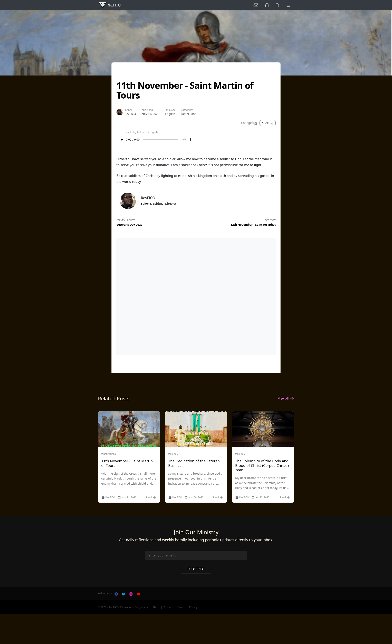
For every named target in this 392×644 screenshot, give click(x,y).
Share (266, 123)
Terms (181, 607)
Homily (174, 454)
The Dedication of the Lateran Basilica (194, 463)
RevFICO (130, 114)
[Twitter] (123, 593)
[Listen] (255, 5)
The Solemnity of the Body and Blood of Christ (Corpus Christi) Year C (262, 465)
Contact (168, 607)
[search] (277, 5)
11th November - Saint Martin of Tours (127, 463)
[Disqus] (196, 296)
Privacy (193, 607)
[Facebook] (116, 593)
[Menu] (288, 5)
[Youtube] (138, 593)
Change (247, 123)
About (156, 607)
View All (284, 398)
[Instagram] (131, 593)
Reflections (188, 114)
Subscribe (196, 569)
